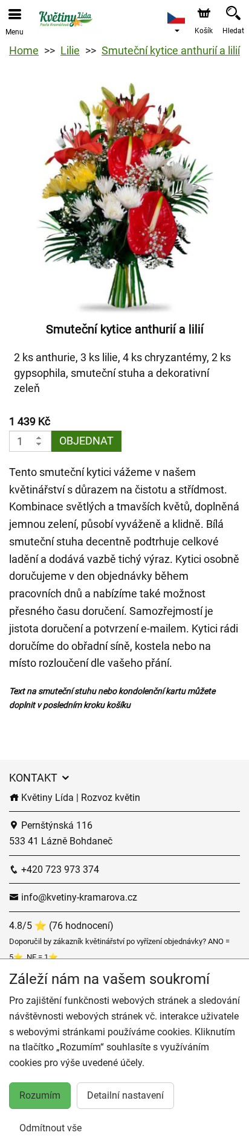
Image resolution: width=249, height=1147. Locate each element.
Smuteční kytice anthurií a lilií (171, 50)
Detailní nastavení (125, 1095)
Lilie (70, 50)
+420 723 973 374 (59, 869)
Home (24, 50)
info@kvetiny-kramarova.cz (78, 897)
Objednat (86, 440)
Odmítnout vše (50, 1128)
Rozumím (39, 1095)
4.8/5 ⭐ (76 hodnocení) (61, 925)
